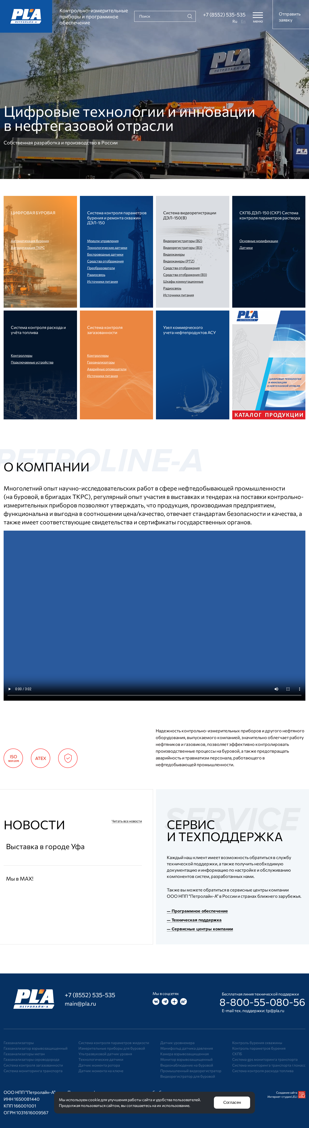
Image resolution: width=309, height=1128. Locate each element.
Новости (34, 824)
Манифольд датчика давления (186, 1048)
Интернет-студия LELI (282, 1096)
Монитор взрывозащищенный (186, 1059)
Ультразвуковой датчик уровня (105, 1054)
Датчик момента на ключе (100, 1071)
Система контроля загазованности (105, 330)
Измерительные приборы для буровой (111, 1048)
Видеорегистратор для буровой (187, 1076)
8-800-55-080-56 (262, 1001)
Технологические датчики (100, 1059)
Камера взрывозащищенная (184, 1054)
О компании (47, 466)
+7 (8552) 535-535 (224, 14)
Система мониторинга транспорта (33, 1071)
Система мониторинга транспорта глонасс (268, 1065)
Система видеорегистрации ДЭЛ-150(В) (189, 215)
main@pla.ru (80, 1003)
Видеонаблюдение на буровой (186, 1065)
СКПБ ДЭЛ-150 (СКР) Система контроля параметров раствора (269, 215)
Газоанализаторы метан (24, 1054)
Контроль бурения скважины (257, 1042)
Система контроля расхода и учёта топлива (38, 330)
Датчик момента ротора (99, 1065)
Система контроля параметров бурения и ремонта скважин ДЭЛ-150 (117, 217)
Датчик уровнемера (177, 1042)
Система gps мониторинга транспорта (265, 1059)
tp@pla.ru (275, 1010)
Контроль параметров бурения (259, 1048)
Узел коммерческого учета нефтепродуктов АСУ (189, 330)
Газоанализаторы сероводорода (31, 1059)
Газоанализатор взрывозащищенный (36, 1048)
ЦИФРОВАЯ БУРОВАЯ (33, 212)
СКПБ (237, 1054)
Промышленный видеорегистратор (190, 1071)
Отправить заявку (290, 16)
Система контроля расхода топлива (263, 1071)
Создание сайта (286, 1092)
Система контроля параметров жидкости (113, 1042)
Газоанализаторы (19, 1042)
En (243, 21)
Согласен (232, 1102)
